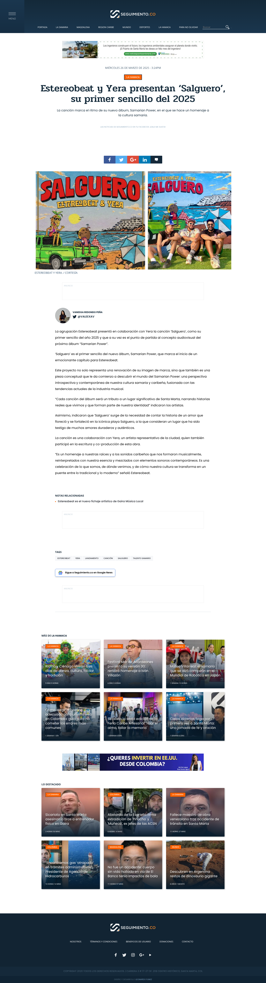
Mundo (126, 27)
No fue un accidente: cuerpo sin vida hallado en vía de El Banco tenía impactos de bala (133, 871)
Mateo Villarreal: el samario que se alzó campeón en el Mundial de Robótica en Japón (195, 671)
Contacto (187, 941)
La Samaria (62, 27)
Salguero (123, 558)
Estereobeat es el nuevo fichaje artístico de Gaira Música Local (100, 501)
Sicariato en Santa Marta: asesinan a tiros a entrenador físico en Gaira (69, 819)
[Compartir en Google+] (133, 160)
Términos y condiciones (103, 941)
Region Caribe (106, 27)
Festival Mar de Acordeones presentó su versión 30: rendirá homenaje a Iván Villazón (130, 668)
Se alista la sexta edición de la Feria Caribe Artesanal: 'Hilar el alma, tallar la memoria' (133, 723)
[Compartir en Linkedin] (145, 160)
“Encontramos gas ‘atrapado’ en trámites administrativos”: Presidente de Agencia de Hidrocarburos (69, 869)
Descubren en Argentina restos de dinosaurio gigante (194, 873)
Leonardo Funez (144, 979)
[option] (133, 223)
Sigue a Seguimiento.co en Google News (89, 572)
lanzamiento (92, 558)
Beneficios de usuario (138, 941)
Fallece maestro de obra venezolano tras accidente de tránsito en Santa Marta (194, 819)
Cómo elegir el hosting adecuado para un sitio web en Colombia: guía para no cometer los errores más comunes (68, 719)
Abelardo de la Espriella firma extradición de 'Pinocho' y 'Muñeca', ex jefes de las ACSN (132, 819)
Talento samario (142, 558)
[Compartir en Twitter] (121, 160)
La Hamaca (165, 27)
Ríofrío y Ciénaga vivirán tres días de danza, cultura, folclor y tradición (69, 671)
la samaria (53, 795)
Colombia (115, 795)
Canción (108, 558)
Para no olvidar (188, 27)
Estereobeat (63, 558)
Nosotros (75, 941)
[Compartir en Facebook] (109, 160)
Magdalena (83, 27)
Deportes (144, 27)
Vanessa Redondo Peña (87, 312)
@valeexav (86, 316)
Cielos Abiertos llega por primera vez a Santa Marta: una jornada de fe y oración (193, 723)
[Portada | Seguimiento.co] (133, 14)
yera (77, 558)
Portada (42, 27)
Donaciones (166, 941)
